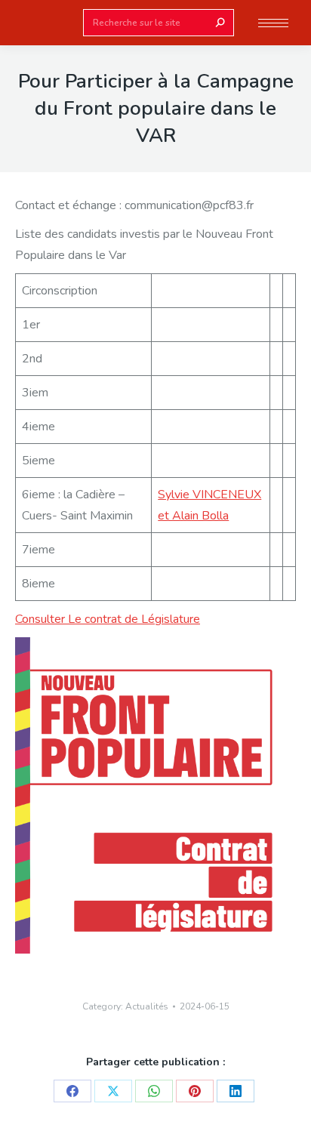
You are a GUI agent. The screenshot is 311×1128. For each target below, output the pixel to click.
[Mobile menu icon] (273, 23)
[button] (225, 13)
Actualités (146, 1006)
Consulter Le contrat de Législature (107, 619)
